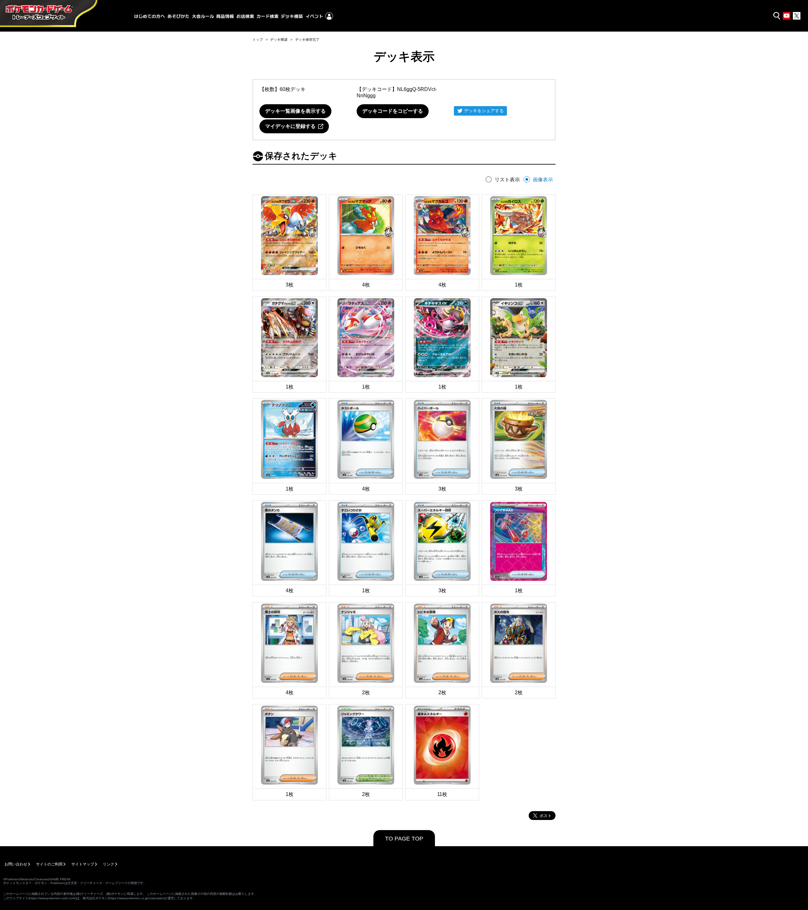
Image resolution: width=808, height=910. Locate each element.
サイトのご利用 (49, 864)
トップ (257, 39)
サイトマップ (82, 864)
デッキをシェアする (484, 110)
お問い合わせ (15, 864)
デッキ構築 (279, 39)
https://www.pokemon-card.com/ (52, 898)
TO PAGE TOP (404, 838)
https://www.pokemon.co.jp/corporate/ (136, 898)
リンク (108, 864)
